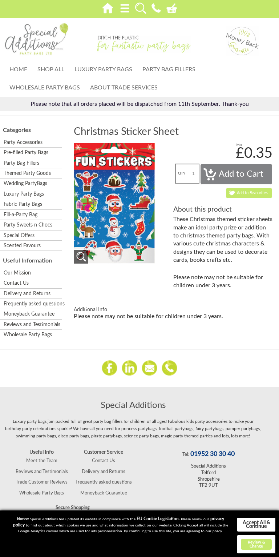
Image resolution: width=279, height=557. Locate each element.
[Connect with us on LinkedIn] (130, 367)
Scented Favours (22, 245)
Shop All (50, 69)
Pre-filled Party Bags (26, 152)
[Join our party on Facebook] (110, 367)
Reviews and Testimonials (32, 324)
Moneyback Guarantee (29, 314)
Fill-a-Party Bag (20, 214)
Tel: (185, 454)
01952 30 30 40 (212, 454)
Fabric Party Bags (23, 204)
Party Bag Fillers (168, 69)
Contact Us (16, 283)
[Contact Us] (156, 7)
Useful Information (27, 261)
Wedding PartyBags (25, 183)
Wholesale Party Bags (44, 88)
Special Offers (19, 235)
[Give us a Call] (169, 367)
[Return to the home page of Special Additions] (36, 39)
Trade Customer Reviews (42, 482)
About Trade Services (124, 88)
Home (18, 69)
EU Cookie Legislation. (158, 519)
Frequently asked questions (32, 303)
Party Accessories (23, 142)
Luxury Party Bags (103, 69)
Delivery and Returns (27, 293)
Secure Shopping (73, 507)
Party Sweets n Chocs (28, 225)
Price (239, 145)
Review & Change (256, 544)
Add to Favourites (252, 193)
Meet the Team (41, 460)
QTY (181, 173)
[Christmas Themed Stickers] (81, 256)
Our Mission (17, 273)
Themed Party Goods (27, 173)
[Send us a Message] (149, 367)
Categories (17, 130)
